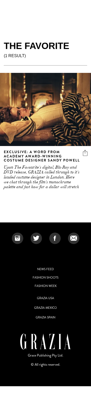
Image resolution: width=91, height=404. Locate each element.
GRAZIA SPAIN (45, 317)
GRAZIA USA (45, 298)
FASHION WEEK (46, 286)
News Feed (45, 269)
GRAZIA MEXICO (45, 307)
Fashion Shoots (45, 277)
